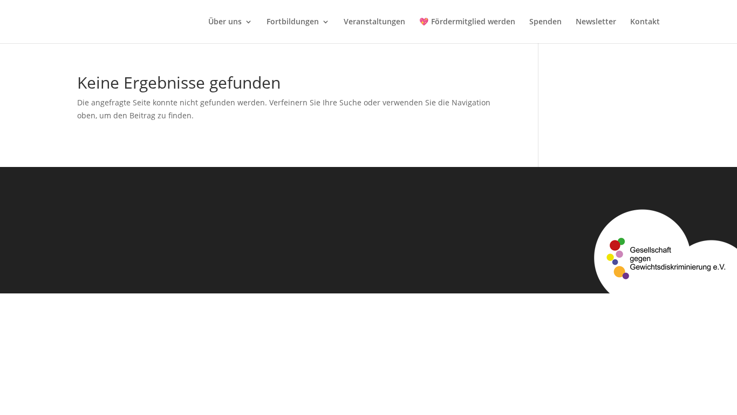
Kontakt (645, 22)
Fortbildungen (293, 22)
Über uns (225, 22)
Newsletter (596, 22)
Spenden (545, 22)
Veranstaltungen (374, 22)
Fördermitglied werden (473, 22)
